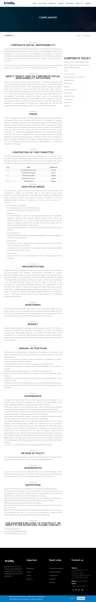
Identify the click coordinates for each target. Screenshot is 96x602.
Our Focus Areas (69, 74)
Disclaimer (52, 579)
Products (52, 3)
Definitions (67, 102)
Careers (88, 3)
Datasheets (30, 568)
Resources (70, 3)
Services (61, 3)
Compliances (53, 575)
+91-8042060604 (82, 581)
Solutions (42, 3)
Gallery (29, 575)
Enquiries (67, 106)
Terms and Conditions (56, 568)
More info (39, 599)
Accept (72, 598)
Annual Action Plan (70, 90)
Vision (66, 71)
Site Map (52, 582)
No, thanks (80, 598)
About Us (79, 3)
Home (34, 3)
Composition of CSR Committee (74, 77)
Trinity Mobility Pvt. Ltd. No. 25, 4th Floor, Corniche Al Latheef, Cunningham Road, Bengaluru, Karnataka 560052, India (81, 573)
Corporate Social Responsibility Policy (76, 62)
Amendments (68, 99)
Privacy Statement (55, 572)
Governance (68, 93)
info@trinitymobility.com (80, 586)
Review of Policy (69, 96)
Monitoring (67, 83)
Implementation (69, 80)
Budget (66, 87)
